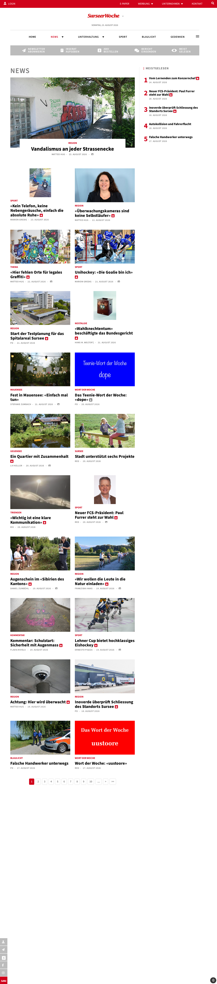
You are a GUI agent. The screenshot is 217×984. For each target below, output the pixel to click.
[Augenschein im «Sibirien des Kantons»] (40, 553)
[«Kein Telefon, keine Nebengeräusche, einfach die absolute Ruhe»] (40, 182)
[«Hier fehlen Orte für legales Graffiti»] (40, 246)
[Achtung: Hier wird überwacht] (40, 676)
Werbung (144, 4)
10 (90, 781)
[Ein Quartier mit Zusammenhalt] (40, 430)
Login (11, 4)
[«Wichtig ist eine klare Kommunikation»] (40, 492)
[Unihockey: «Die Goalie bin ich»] (105, 246)
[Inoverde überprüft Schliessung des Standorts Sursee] (105, 676)
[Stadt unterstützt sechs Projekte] (105, 430)
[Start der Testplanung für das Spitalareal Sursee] (40, 308)
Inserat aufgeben (71, 50)
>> (112, 781)
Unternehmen (171, 4)
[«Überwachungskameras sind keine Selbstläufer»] (105, 185)
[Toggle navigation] (197, 36)
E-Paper (124, 4)
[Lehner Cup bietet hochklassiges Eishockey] (105, 615)
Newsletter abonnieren (33, 50)
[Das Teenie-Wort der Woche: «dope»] (105, 369)
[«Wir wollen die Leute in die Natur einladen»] (105, 553)
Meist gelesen (184, 50)
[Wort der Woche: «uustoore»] (105, 737)
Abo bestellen (109, 50)
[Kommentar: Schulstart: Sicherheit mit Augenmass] (40, 615)
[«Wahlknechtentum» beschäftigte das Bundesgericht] (105, 305)
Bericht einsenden (146, 50)
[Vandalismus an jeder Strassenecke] (72, 112)
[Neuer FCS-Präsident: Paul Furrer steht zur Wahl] (105, 489)
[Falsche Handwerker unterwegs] (40, 737)
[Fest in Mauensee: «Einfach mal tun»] (40, 369)
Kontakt (197, 4)
